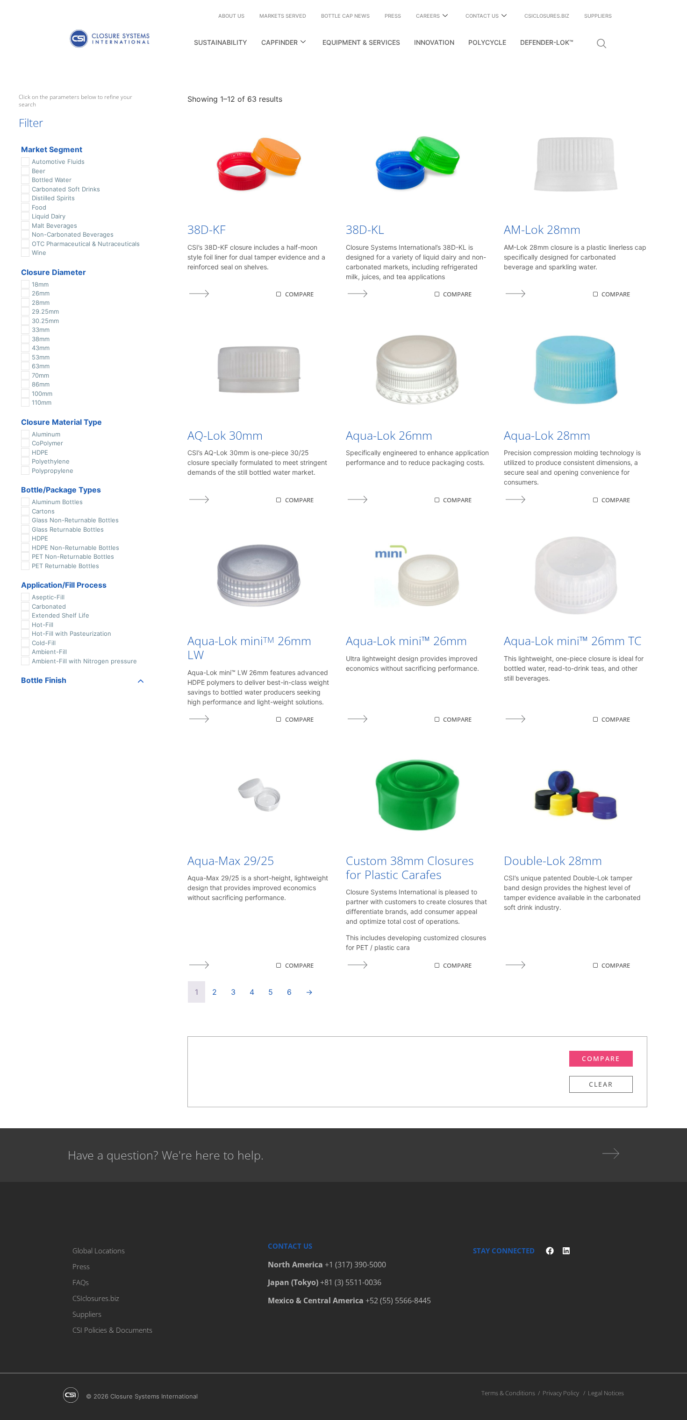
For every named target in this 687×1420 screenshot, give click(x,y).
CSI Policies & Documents (112, 1330)
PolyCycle (487, 42)
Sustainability (220, 42)
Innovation (434, 42)
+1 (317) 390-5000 (355, 1264)
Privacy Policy (561, 1393)
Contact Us (482, 16)
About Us (231, 16)
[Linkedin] (566, 1251)
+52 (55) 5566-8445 (398, 1300)
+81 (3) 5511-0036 (350, 1282)
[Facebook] (550, 1251)
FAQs (80, 1282)
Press (393, 16)
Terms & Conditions (508, 1393)
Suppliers (598, 16)
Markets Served (282, 16)
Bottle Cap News (345, 16)
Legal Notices (606, 1393)
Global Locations (98, 1250)
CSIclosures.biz (546, 16)
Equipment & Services (361, 42)
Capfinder (279, 42)
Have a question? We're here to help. (166, 1155)
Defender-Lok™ (546, 42)
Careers (428, 16)
